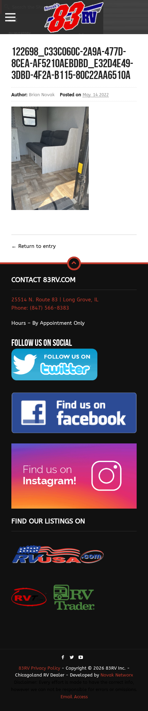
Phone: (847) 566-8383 (40, 308)
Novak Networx (117, 675)
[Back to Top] (74, 263)
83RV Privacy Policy (39, 668)
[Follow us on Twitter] (72, 657)
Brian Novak (42, 94)
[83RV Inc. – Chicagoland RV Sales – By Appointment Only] (74, 18)
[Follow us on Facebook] (63, 657)
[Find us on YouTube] (80, 657)
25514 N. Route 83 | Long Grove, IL (54, 300)
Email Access (74, 696)
